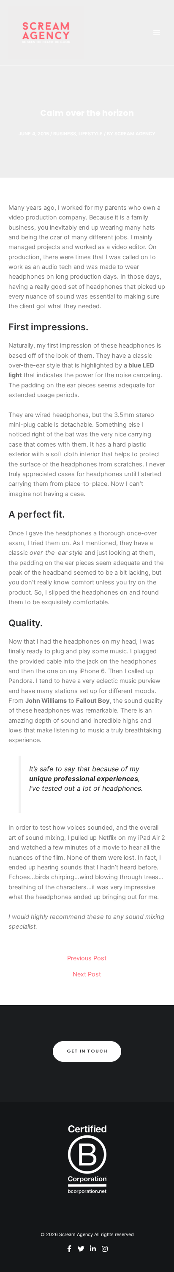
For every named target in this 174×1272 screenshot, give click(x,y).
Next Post (87, 974)
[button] (87, 1051)
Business (64, 134)
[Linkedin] (93, 1248)
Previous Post (86, 958)
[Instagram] (104, 1248)
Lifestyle (91, 134)
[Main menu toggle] (157, 32)
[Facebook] (69, 1248)
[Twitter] (81, 1248)
